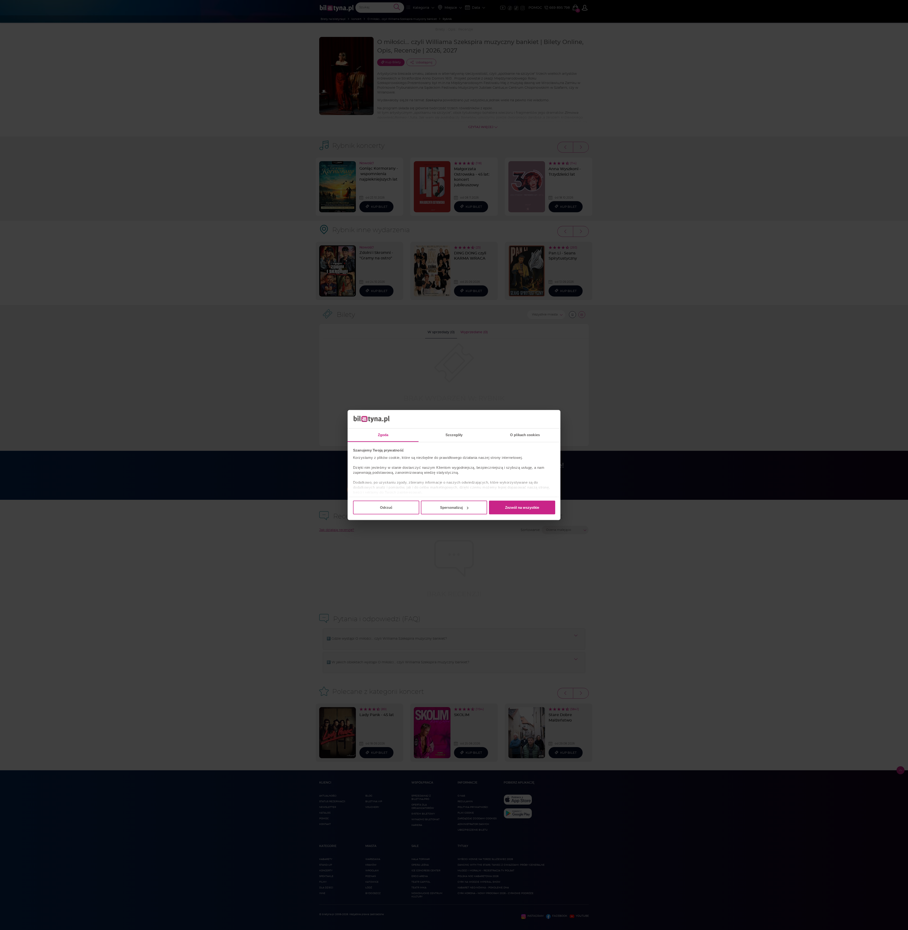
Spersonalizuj (451, 507)
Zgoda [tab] (383, 435)
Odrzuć (386, 507)
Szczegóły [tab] (454, 435)
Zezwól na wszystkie (522, 507)
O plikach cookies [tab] (525, 435)
